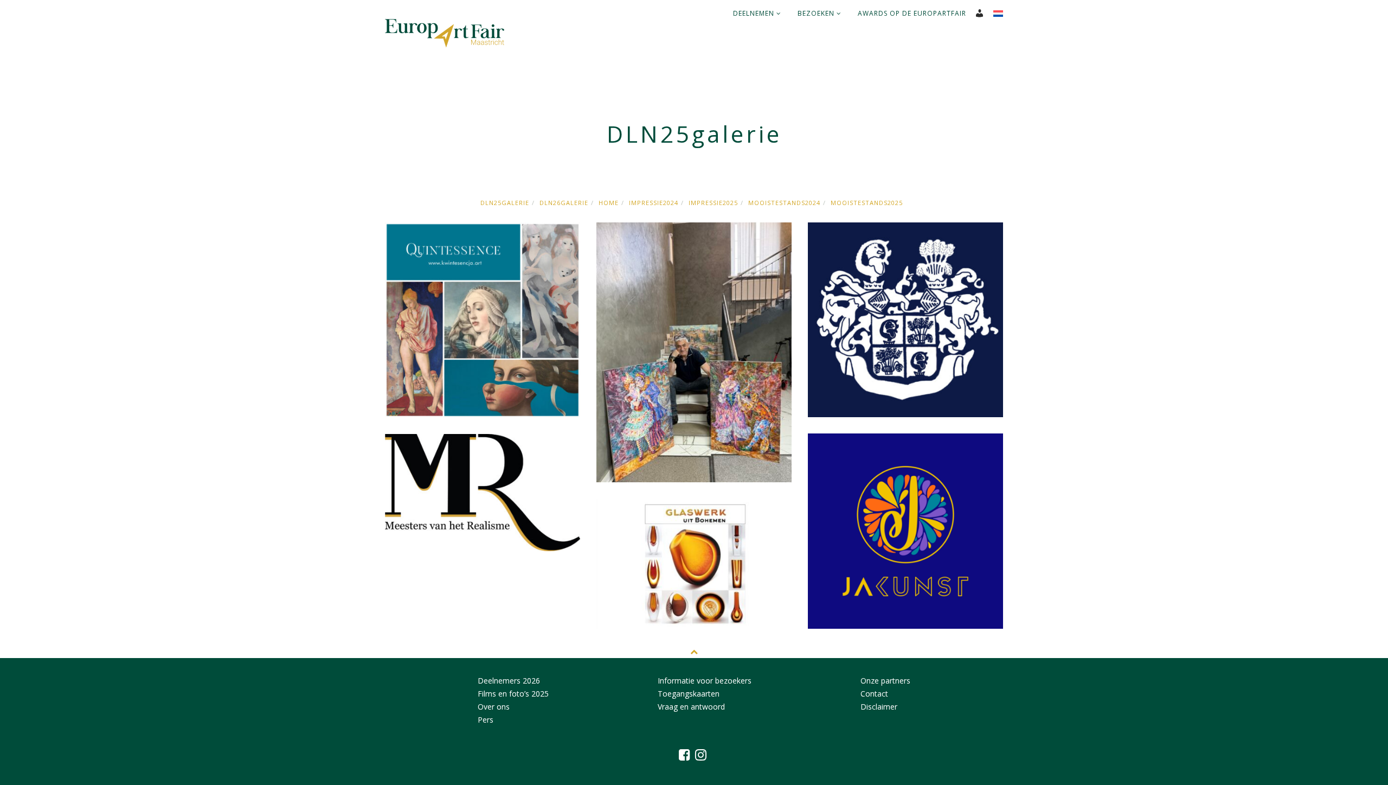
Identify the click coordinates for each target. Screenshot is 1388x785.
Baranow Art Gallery (694, 282)
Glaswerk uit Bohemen (694, 558)
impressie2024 (653, 203)
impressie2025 (713, 203)
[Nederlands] (1002, 10)
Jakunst (905, 493)
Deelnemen (754, 13)
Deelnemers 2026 (509, 680)
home (609, 203)
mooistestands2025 (867, 203)
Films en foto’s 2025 (513, 693)
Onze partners (885, 680)
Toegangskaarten (688, 693)
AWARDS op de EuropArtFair (912, 13)
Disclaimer (878, 706)
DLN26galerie (563, 203)
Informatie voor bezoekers (704, 680)
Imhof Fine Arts (906, 282)
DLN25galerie (504, 203)
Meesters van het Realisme (482, 494)
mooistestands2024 (784, 203)
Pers (485, 719)
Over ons (494, 706)
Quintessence (482, 282)
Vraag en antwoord (691, 706)
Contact (874, 693)
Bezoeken (817, 13)
